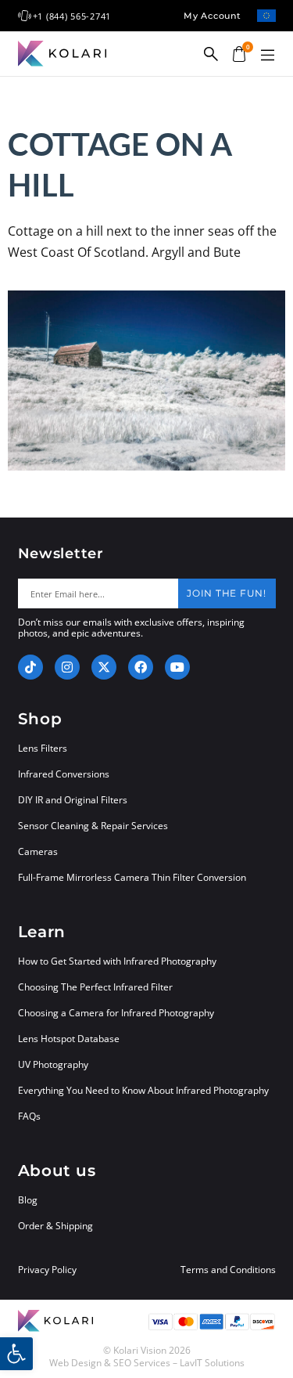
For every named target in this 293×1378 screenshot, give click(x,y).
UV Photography (53, 1064)
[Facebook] (140, 667)
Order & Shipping (55, 1225)
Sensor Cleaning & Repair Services (93, 825)
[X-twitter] (103, 667)
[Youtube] (177, 667)
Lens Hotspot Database (69, 1038)
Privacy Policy (47, 1270)
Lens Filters (42, 748)
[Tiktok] (30, 667)
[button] (268, 56)
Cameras (38, 851)
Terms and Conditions (228, 1270)
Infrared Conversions (63, 774)
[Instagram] (67, 667)
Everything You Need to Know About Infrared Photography (143, 1090)
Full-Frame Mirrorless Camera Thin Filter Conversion (132, 877)
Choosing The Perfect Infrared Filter (95, 987)
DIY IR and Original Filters (72, 799)
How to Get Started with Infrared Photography (117, 961)
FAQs (29, 1116)
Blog (28, 1200)
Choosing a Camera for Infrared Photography (116, 1012)
